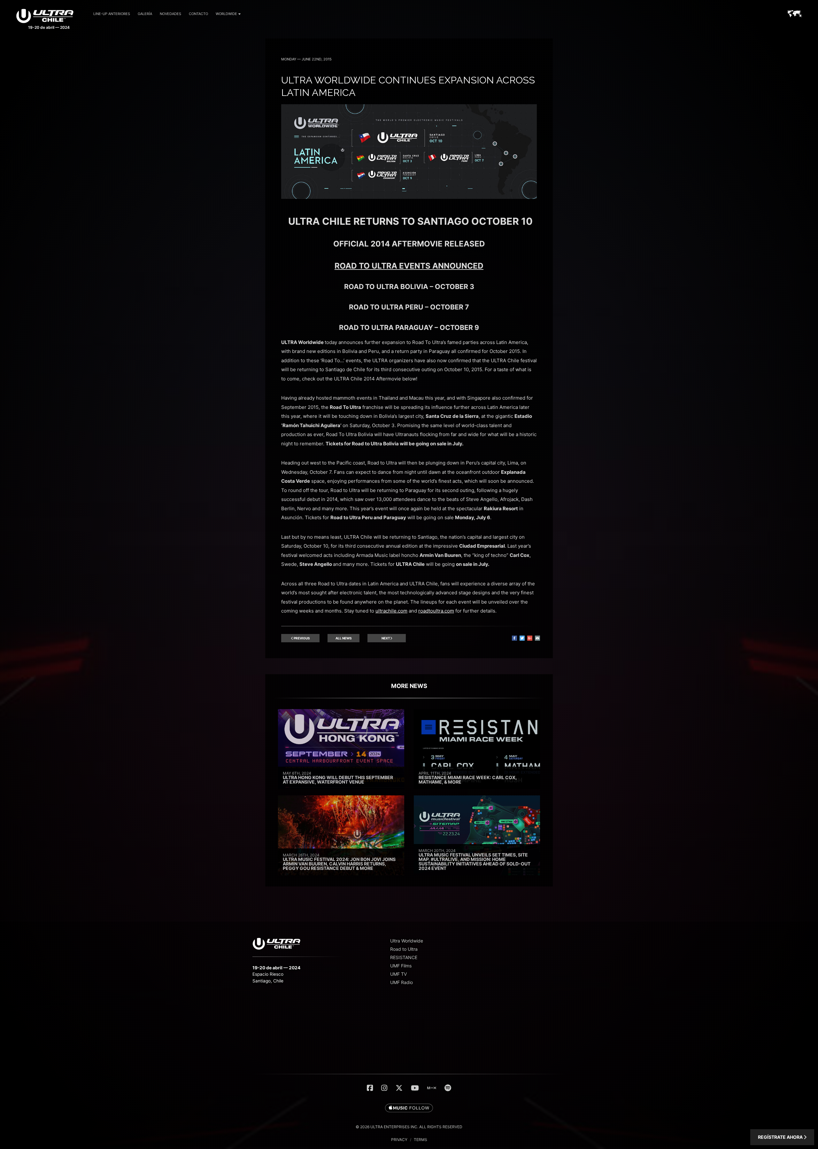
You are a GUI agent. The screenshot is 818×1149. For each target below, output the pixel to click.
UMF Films (401, 965)
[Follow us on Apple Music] (409, 1108)
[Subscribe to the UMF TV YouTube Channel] (415, 1088)
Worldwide (226, 14)
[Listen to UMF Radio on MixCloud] (431, 1088)
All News (344, 638)
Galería (145, 14)
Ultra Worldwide (406, 940)
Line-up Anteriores (111, 14)
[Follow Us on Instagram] (384, 1088)
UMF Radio (401, 982)
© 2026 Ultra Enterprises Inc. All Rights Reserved (409, 1126)
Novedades (170, 14)
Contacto (198, 14)
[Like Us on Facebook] (370, 1088)
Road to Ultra (404, 949)
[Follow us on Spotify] (447, 1088)
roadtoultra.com (436, 611)
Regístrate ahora (781, 1137)
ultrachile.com (391, 611)
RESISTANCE (403, 957)
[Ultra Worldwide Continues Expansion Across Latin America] (409, 197)
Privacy (399, 1139)
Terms (420, 1139)
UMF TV (398, 974)
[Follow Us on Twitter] (399, 1088)
